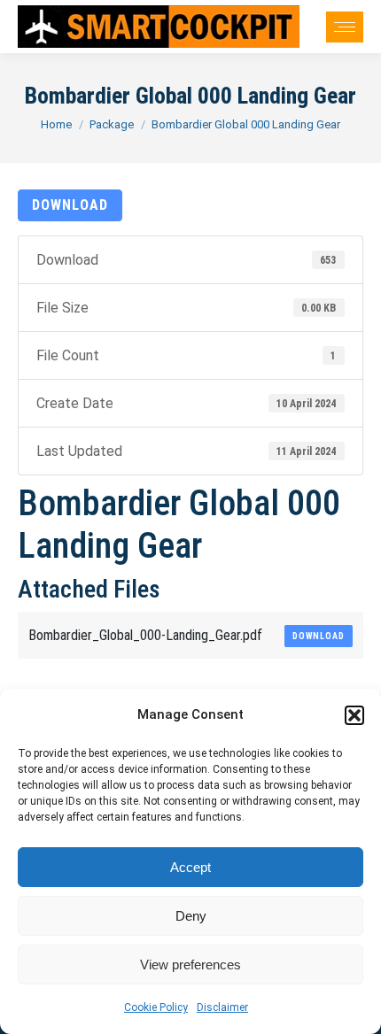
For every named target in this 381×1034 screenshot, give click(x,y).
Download (70, 205)
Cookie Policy (156, 1007)
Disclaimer (222, 1007)
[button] (354, 715)
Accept (190, 867)
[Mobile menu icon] (344, 27)
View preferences (190, 964)
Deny (190, 915)
